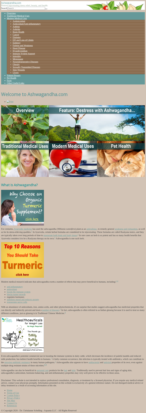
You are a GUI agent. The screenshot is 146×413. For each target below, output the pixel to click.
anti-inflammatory (15, 287)
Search (4, 8)
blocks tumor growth (16, 294)
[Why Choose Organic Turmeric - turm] (22, 224)
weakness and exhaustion (126, 229)
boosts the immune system (18, 292)
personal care (43, 370)
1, (116, 281)
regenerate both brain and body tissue (60, 235)
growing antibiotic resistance (17, 362)
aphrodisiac (92, 229)
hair (65, 370)
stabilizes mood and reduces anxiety (23, 299)
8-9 (45, 365)
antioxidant (12, 289)
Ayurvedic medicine (23, 229)
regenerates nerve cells (17, 302)
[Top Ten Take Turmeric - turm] (22, 277)
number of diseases (50, 310)
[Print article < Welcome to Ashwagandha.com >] (10, 101)
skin (73, 370)
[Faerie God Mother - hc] (22, 351)
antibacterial (94, 362)
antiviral (107, 362)
